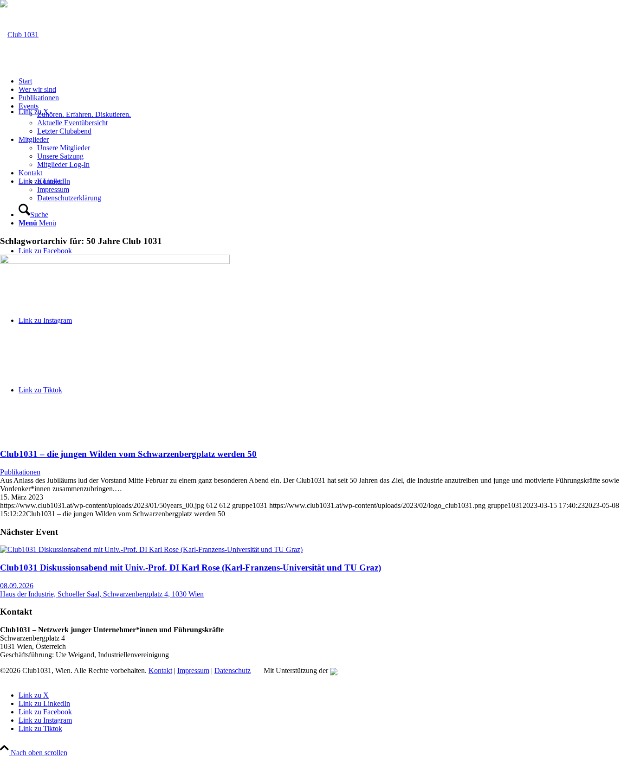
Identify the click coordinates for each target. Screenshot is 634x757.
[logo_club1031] (19, 34)
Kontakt (160, 670)
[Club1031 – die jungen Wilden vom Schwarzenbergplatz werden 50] (115, 261)
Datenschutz (232, 670)
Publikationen (20, 472)
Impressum (193, 670)
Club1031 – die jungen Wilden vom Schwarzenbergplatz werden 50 (128, 454)
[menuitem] (326, 81)
